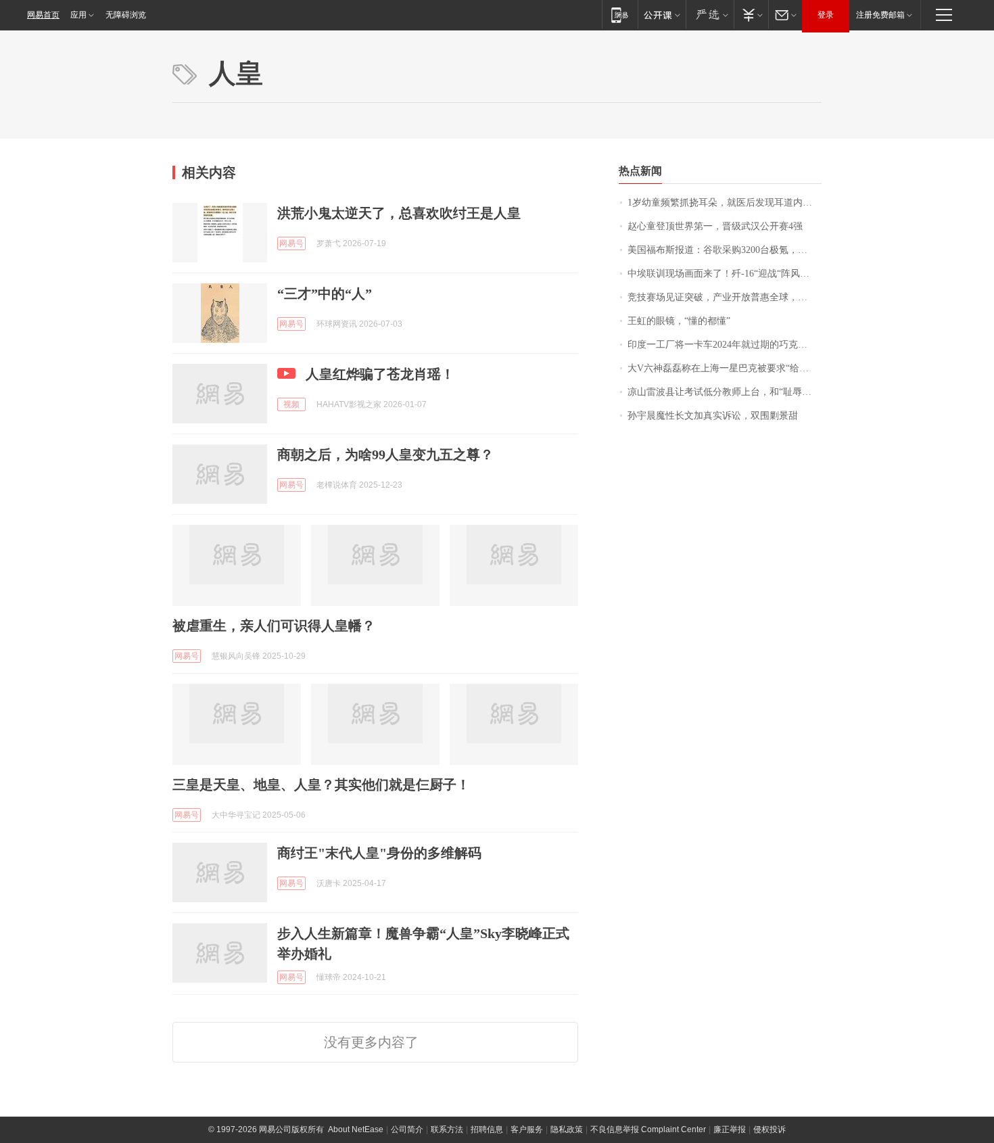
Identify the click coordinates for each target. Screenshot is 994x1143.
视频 (291, 404)
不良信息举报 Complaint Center (648, 1129)
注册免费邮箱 (880, 15)
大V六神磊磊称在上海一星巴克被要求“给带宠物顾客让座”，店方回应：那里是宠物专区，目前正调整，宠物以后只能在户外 (725, 368)
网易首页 (43, 15)
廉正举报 (729, 1129)
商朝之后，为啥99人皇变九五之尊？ (385, 454)
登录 (826, 15)
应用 (78, 15)
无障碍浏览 (125, 15)
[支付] (751, 14)
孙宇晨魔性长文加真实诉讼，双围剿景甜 (713, 416)
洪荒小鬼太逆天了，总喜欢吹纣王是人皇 (399, 213)
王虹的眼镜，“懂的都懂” (679, 321)
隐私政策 (566, 1129)
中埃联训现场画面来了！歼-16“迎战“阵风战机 (723, 274)
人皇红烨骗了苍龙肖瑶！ (380, 374)
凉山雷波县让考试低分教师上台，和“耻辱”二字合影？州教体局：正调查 (725, 392)
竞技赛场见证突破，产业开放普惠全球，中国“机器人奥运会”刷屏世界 (725, 297)
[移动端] (620, 14)
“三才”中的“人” (324, 293)
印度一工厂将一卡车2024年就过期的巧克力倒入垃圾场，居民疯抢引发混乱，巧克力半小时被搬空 (725, 345)
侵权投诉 (769, 1129)
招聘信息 (487, 1129)
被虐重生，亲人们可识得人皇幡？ (273, 625)
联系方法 (447, 1129)
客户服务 (527, 1129)
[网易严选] (710, 14)
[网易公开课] (662, 14)
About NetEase (355, 1129)
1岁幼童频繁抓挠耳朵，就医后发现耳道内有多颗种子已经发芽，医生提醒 (725, 202)
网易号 (291, 243)
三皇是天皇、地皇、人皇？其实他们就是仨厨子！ (321, 784)
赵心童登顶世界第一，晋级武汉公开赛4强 (715, 226)
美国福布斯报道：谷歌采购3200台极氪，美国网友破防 (725, 250)
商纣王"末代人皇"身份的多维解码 (379, 852)
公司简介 (407, 1129)
